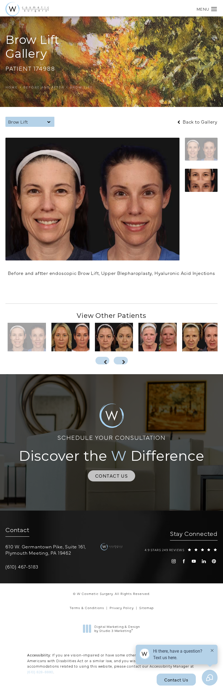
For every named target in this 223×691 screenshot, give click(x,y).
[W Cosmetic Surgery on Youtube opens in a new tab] (193, 561)
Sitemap (146, 608)
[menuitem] (173, 561)
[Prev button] (102, 360)
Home (11, 87)
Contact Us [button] (176, 680)
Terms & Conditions (87, 608)
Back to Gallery (199, 121)
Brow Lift (81, 87)
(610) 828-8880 (40, 671)
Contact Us (111, 475)
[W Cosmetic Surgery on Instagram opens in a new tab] (173, 561)
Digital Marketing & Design (117, 629)
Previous (23, 290)
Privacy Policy (122, 608)
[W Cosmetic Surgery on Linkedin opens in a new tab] (203, 561)
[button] (214, 9)
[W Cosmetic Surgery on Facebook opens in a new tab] (183, 561)
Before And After (43, 87)
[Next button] (121, 360)
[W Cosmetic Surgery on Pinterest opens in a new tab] (214, 561)
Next (205, 290)
